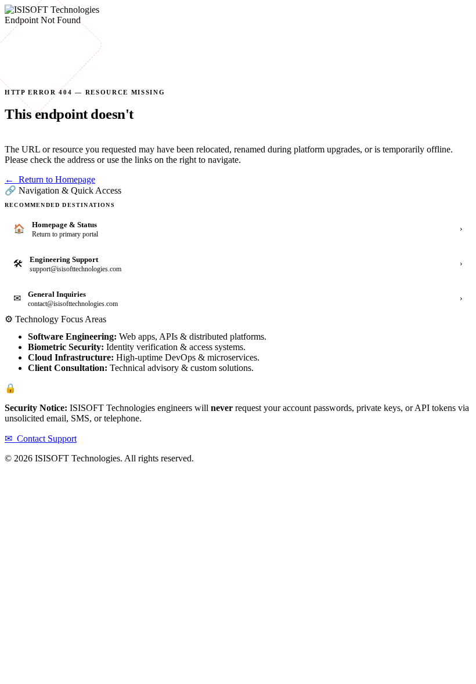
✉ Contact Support (41, 438)
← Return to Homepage (50, 179)
